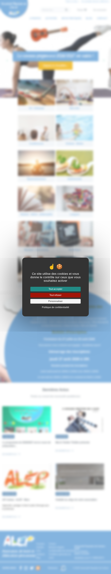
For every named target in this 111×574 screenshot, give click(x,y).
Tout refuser (55, 295)
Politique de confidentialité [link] (55, 307)
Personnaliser (55, 301)
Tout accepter (55, 289)
